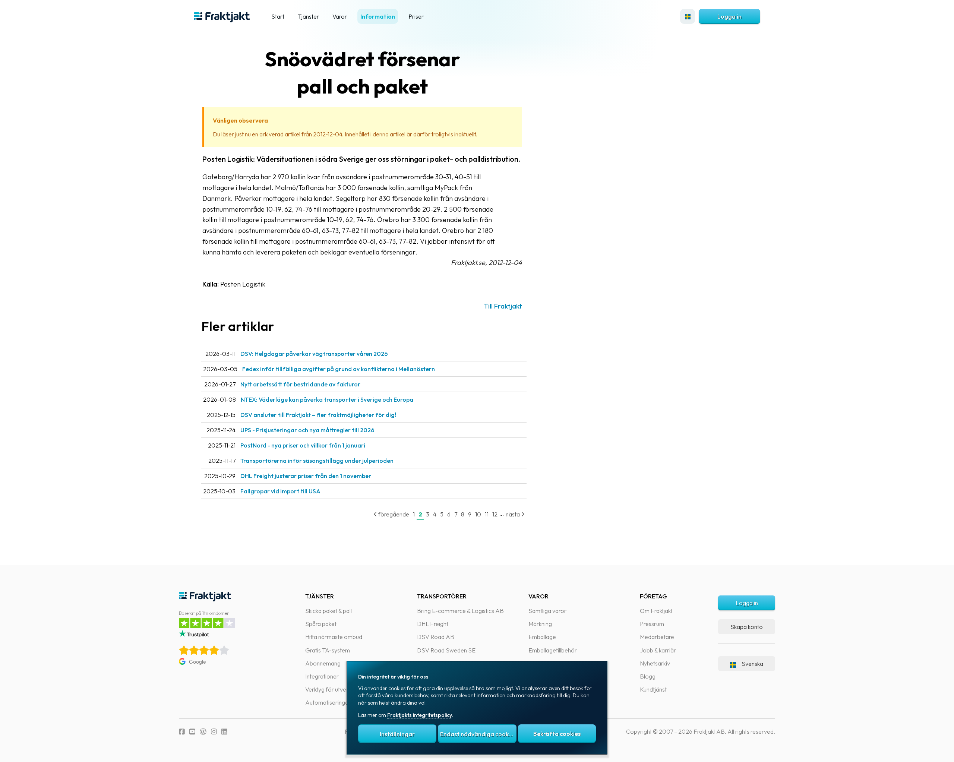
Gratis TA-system (327, 650)
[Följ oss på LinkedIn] (224, 731)
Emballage (542, 637)
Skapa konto (746, 626)
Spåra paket (321, 623)
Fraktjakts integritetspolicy (419, 715)
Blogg (648, 676)
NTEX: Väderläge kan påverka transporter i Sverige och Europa (327, 399)
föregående (393, 514)
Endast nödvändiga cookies (478, 734)
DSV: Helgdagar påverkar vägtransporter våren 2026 (314, 353)
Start (277, 16)
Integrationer (322, 676)
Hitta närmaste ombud (333, 637)
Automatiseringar (328, 702)
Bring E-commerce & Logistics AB (460, 610)
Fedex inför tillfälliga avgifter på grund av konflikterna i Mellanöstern (338, 369)
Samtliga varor (547, 610)
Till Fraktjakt (503, 306)
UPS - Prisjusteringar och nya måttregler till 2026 (307, 430)
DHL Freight (432, 623)
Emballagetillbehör (552, 650)
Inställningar (397, 734)
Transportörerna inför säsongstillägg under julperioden (317, 460)
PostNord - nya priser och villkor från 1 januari (302, 445)
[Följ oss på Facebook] (182, 731)
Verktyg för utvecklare (333, 689)
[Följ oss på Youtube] (192, 731)
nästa (513, 514)
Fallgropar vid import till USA (280, 491)
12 (494, 514)
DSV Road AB (435, 637)
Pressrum (652, 623)
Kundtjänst (653, 689)
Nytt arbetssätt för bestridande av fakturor (300, 384)
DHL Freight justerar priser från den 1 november (305, 476)
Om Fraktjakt (656, 610)
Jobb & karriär (658, 650)
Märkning (540, 623)
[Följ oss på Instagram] (214, 731)
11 (487, 514)
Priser (416, 16)
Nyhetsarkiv (655, 663)
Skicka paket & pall (328, 610)
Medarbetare (657, 637)
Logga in (729, 16)
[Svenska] (687, 16)
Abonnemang (323, 663)
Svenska (752, 663)
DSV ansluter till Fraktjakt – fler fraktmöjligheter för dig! (318, 414)
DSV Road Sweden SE (446, 650)
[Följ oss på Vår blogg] (203, 731)
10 (478, 514)
